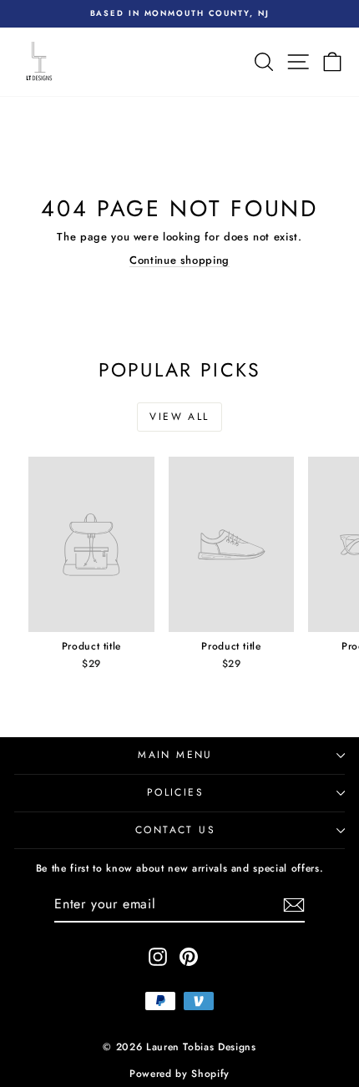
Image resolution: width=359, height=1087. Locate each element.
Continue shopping (179, 260)
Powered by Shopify (179, 1073)
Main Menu (175, 754)
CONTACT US (175, 829)
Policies (175, 792)
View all (179, 416)
